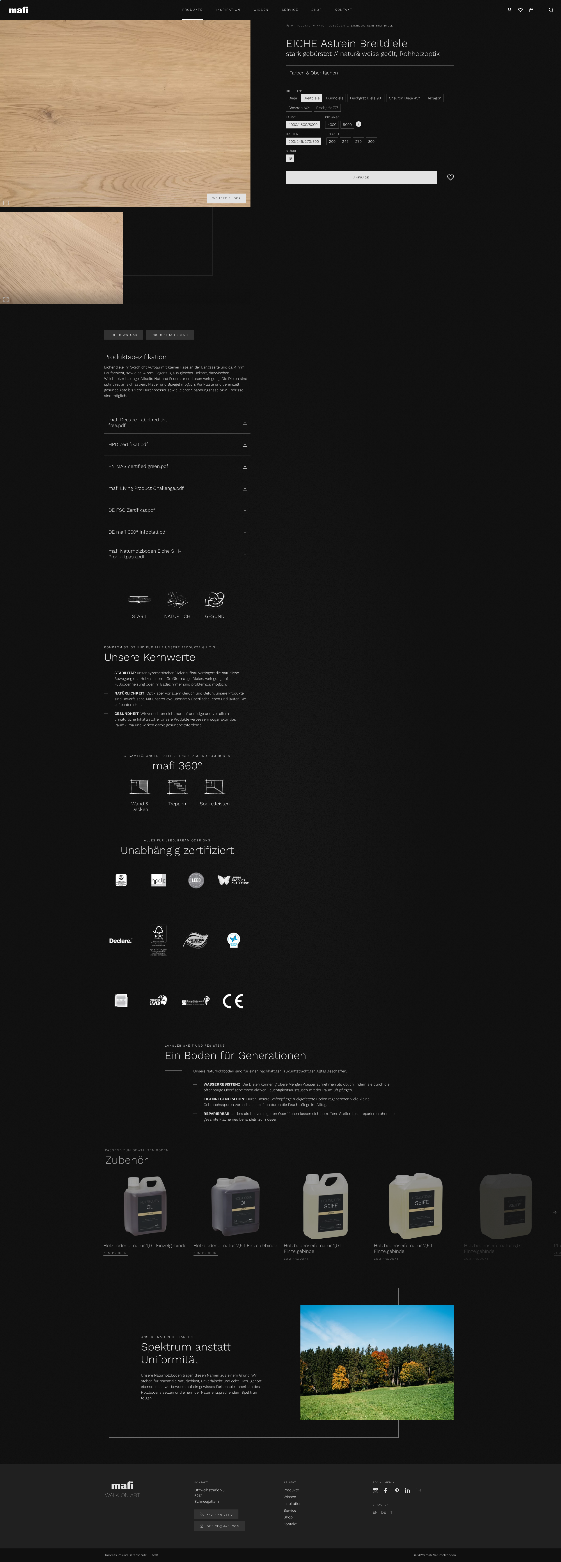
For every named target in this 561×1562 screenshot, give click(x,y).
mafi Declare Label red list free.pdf (137, 422)
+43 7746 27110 (219, 1514)
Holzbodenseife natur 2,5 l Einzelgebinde (403, 1248)
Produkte (192, 9)
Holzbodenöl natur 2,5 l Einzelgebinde (235, 1245)
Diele (292, 98)
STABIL (139, 616)
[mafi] (18, 9)
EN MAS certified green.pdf (138, 466)
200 (332, 141)
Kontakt (343, 9)
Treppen (177, 803)
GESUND (214, 616)
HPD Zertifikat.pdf (128, 444)
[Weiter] (554, 1212)
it (390, 1512)
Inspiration (228, 9)
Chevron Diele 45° (404, 98)
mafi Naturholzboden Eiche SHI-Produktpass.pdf (144, 553)
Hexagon (433, 98)
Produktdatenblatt (170, 335)
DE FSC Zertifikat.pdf (131, 510)
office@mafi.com (222, 1526)
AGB (155, 1555)
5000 (347, 124)
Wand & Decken (139, 806)
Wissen (261, 9)
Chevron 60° (299, 108)
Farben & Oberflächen (313, 73)
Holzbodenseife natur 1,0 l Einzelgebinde (312, 1248)
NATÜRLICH (177, 616)
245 (345, 141)
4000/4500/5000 (303, 124)
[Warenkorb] (531, 10)
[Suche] (551, 10)
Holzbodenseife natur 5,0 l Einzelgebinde (493, 1248)
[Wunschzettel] (520, 10)
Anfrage (361, 177)
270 (358, 141)
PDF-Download (123, 335)
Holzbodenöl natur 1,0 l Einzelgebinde (144, 1245)
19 (290, 158)
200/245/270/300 (303, 141)
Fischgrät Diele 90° (366, 98)
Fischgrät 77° (327, 108)
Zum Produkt (115, 1253)
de (383, 1512)
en (375, 1512)
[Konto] (509, 10)
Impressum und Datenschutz (126, 1555)
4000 (332, 124)
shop (316, 9)
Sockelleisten (215, 803)
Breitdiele (312, 98)
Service (290, 9)
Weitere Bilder (226, 198)
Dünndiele (334, 98)
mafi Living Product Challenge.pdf (146, 488)
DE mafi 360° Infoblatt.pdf (137, 532)
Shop (288, 1517)
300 (371, 141)
